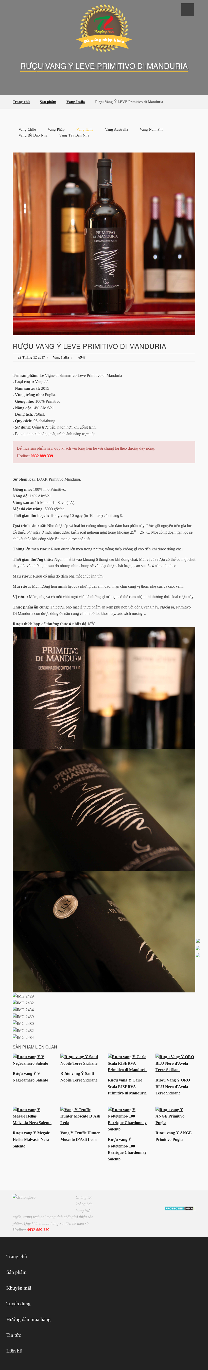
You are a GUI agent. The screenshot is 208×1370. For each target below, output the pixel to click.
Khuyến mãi (18, 1288)
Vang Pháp (56, 129)
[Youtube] (183, 1199)
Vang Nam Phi (151, 129)
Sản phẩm (16, 1272)
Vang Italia (84, 129)
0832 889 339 (42, 456)
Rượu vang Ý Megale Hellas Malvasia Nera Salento (31, 1139)
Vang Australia (116, 129)
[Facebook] (176, 1199)
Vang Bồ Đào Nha (33, 135)
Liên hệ (14, 1351)
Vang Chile (27, 129)
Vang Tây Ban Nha (74, 135)
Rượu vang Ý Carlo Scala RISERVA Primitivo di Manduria (127, 1086)
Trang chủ (16, 1256)
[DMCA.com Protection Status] (179, 1208)
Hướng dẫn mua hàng (28, 1319)
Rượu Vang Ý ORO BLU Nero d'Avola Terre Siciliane (172, 1086)
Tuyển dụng (18, 1303)
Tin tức (13, 1335)
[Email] (190, 1199)
